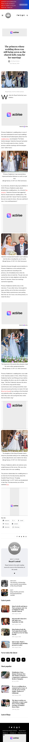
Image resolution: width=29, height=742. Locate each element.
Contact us (13, 733)
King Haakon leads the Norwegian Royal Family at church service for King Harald (20, 631)
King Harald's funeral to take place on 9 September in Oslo (19, 620)
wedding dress (5, 139)
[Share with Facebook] (17, 536)
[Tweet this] (19, 536)
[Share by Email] (26, 536)
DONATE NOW (23, 4)
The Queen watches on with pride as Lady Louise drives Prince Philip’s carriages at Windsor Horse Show (19, 703)
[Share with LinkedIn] (22, 536)
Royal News (22, 731)
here (7, 484)
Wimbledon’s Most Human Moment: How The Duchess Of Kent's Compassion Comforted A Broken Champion (20, 675)
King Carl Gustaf (6, 391)
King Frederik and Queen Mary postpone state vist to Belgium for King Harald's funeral (19, 608)
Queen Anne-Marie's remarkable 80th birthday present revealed (20, 643)
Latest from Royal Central (9, 731)
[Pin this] (24, 536)
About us (5, 733)
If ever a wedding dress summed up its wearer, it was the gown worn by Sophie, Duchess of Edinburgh (19, 689)
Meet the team (22, 733)
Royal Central (16, 61)
